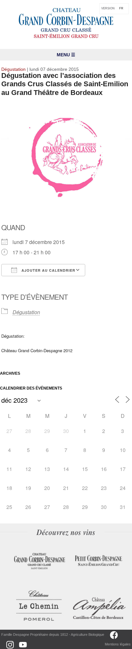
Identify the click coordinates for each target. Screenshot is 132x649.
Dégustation (26, 312)
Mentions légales (118, 644)
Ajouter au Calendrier (47, 270)
